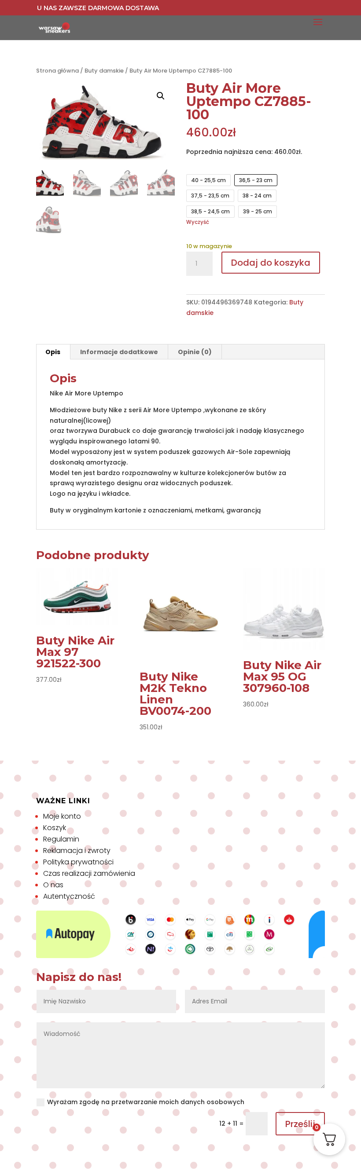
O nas (53, 885)
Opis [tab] (52, 352)
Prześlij (300, 1124)
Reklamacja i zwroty (77, 850)
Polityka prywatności (78, 862)
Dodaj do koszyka (270, 262)
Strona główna (57, 70)
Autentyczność (69, 896)
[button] (161, 96)
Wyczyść (197, 222)
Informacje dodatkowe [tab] (119, 352)
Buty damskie (104, 70)
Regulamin (61, 839)
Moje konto (62, 816)
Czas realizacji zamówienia (89, 873)
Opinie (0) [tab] (195, 352)
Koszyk (54, 828)
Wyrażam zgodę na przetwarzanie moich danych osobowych (145, 1102)
